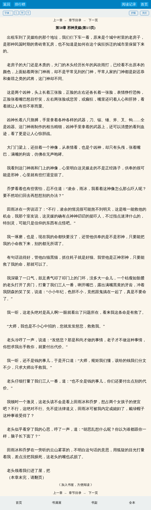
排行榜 (20, 4)
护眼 (133, 13)
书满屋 (56, 502)
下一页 (93, 20)
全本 (132, 502)
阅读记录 (129, 4)
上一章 (58, 20)
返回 (6, 4)
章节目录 (75, 20)
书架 (94, 502)
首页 (144, 4)
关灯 (144, 13)
